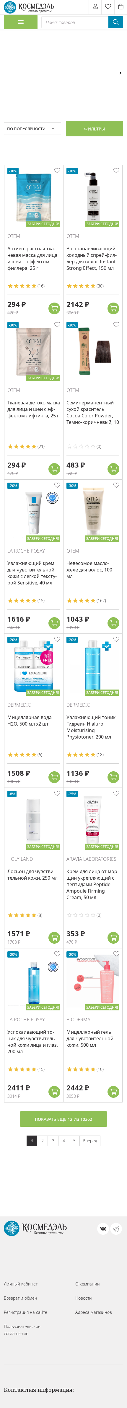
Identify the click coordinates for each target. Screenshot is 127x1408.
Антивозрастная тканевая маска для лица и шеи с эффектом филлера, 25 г (32, 258)
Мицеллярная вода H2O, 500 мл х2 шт (29, 720)
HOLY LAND (20, 859)
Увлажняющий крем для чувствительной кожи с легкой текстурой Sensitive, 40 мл (32, 573)
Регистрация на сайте (25, 1312)
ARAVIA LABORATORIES (91, 859)
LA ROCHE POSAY (26, 551)
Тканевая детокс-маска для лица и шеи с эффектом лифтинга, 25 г (33, 409)
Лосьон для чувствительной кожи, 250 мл (32, 874)
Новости (83, 1298)
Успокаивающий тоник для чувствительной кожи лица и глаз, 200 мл (32, 1042)
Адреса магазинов (93, 1312)
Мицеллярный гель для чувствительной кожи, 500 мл (89, 1038)
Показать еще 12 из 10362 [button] (63, 1119)
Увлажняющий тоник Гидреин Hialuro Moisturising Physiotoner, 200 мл (90, 727)
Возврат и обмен (20, 1298)
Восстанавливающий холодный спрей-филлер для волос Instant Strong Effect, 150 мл (91, 258)
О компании (87, 1284)
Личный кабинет (21, 1284)
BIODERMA (78, 1019)
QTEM (13, 236)
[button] (54, 308)
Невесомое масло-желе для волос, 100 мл (89, 569)
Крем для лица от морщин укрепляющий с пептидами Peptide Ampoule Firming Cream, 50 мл (92, 884)
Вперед (90, 1141)
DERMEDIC (19, 705)
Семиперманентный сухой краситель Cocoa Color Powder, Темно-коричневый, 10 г (92, 415)
